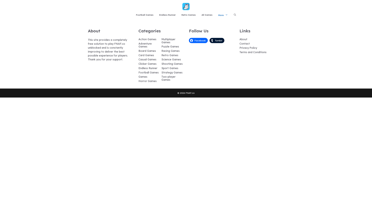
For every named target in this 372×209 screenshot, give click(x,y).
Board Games (147, 51)
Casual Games (147, 59)
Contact (244, 43)
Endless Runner (167, 14)
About (243, 39)
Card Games (146, 55)
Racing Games (170, 51)
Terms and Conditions (253, 52)
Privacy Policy (248, 47)
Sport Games (169, 68)
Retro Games (188, 14)
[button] (235, 14)
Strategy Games (172, 72)
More (221, 15)
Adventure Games (145, 45)
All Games (207, 14)
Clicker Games (147, 63)
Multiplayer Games (168, 41)
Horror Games (147, 81)
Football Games (144, 14)
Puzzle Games (170, 46)
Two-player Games (168, 78)
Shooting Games (172, 63)
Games (142, 76)
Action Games (147, 39)
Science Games (171, 59)
